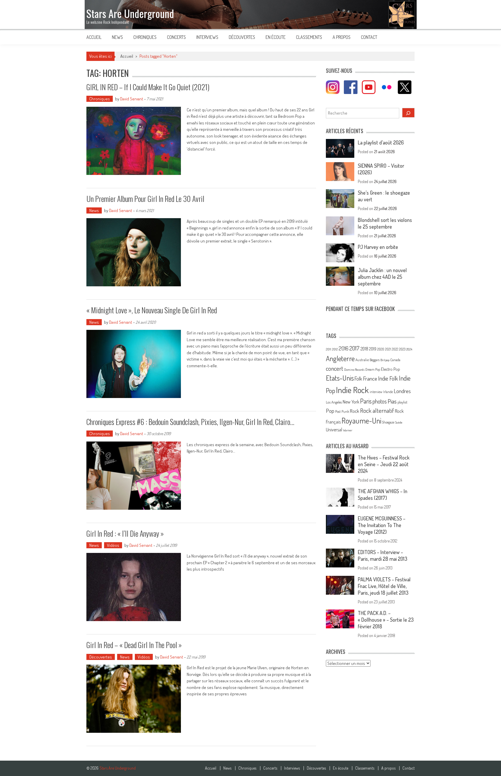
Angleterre (340, 358)
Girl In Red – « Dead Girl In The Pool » (134, 644)
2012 (335, 349)
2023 (402, 349)
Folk (358, 378)
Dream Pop (372, 369)
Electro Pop (390, 369)
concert (334, 368)
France (370, 378)
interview (376, 392)
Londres (402, 391)
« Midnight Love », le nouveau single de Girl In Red (151, 310)
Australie (362, 359)
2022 (395, 349)
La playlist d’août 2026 (381, 142)
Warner (347, 430)
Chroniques (145, 37)
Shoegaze (388, 422)
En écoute (276, 37)
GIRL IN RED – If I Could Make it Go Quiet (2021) (147, 87)
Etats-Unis (340, 377)
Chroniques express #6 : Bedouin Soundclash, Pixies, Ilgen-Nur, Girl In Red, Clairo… (190, 421)
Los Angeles (334, 402)
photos (380, 401)
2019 (372, 348)
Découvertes (242, 37)
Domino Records (354, 370)
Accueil (93, 37)
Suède (398, 422)
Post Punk (342, 411)
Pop (330, 410)
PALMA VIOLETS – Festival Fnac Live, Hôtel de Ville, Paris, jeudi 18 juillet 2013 (384, 586)
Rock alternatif (377, 410)
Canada (395, 359)
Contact (369, 37)
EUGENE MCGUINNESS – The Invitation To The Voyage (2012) (381, 525)
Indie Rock (352, 389)
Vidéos (113, 545)
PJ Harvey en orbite (378, 247)
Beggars (375, 360)
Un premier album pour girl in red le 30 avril (145, 198)
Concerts (176, 37)
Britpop (384, 360)
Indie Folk (388, 378)
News (117, 37)
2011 (328, 349)
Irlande (388, 392)
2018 (364, 349)
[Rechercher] (408, 112)
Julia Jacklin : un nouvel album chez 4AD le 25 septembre (382, 277)
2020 (380, 349)
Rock (354, 411)
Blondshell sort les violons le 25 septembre (385, 223)
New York (351, 402)
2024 (409, 349)
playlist (402, 402)
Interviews (207, 37)
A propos (342, 37)
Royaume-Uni (361, 420)
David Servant (131, 99)
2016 (343, 348)
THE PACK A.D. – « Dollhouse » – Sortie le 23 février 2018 (386, 620)
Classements (309, 37)
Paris (366, 401)
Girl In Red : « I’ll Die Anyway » (125, 533)
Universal (334, 430)
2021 (388, 349)
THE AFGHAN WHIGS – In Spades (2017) (382, 494)
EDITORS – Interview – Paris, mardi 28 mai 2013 (382, 555)
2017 (354, 348)
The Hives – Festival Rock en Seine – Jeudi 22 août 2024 (383, 464)
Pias (392, 401)
